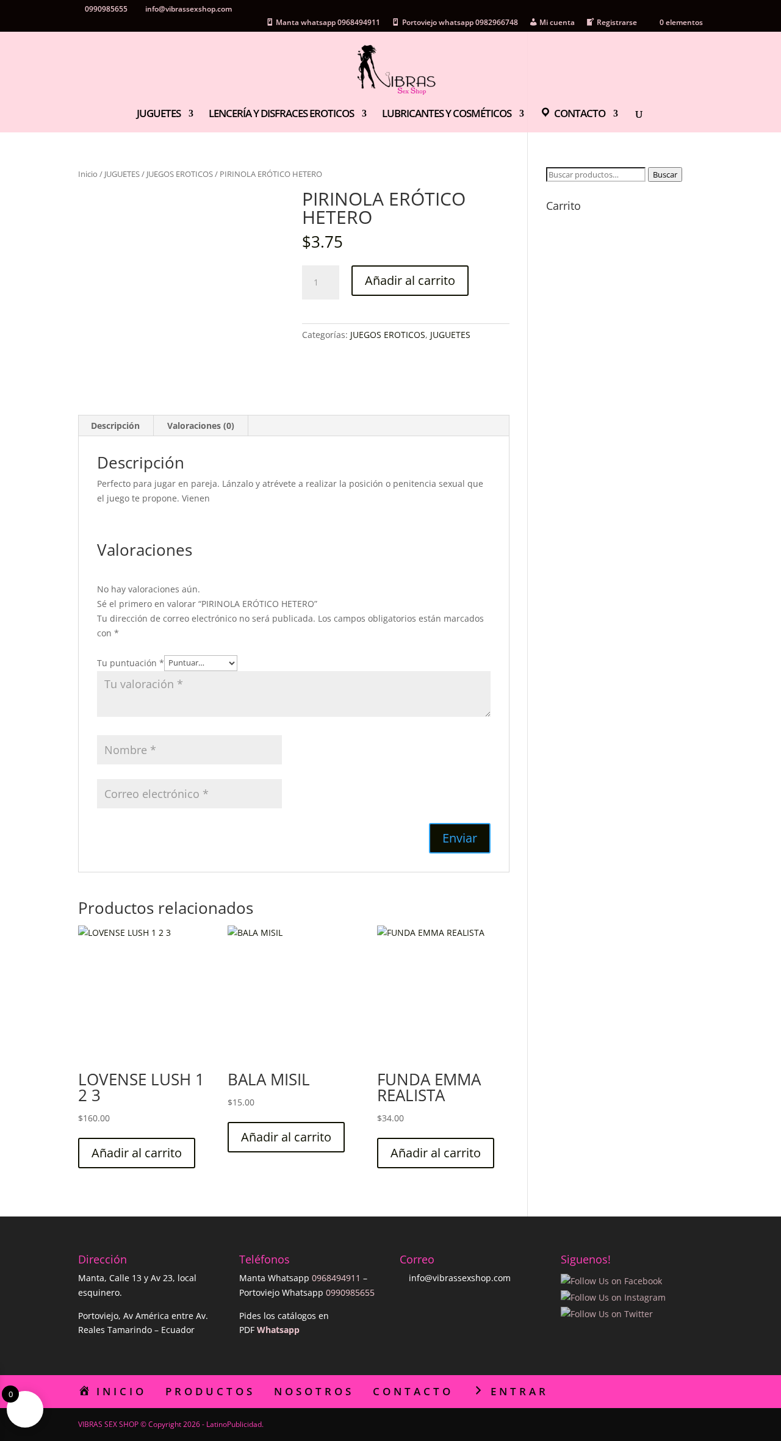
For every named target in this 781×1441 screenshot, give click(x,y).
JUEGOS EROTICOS (179, 173)
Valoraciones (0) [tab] (200, 425)
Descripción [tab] (115, 425)
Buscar (665, 174)
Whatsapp (278, 1329)
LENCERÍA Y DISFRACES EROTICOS (281, 114)
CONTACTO (413, 1391)
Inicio (88, 173)
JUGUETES (159, 114)
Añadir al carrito (410, 280)
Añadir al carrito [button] (137, 1153)
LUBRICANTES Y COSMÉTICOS (446, 114)
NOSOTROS (314, 1391)
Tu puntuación (130, 662)
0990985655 (350, 1292)
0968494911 (336, 1278)
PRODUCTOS (210, 1391)
